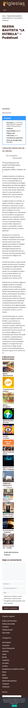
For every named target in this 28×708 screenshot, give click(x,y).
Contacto (5, 627)
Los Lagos (5, 663)
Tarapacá (5, 684)
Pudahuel (7, 555)
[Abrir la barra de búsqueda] (26, 10)
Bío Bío (4, 657)
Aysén (4, 654)
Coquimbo (5, 660)
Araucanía (5, 645)
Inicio (4, 16)
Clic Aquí (9, 142)
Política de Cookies (8, 624)
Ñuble (4, 675)
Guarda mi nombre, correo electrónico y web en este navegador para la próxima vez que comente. (14, 599)
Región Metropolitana (14, 16)
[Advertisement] (14, 56)
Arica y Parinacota (8, 648)
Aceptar (14, 705)
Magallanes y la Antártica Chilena (13, 669)
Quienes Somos (7, 630)
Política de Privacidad (9, 621)
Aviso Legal (6, 633)
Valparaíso (6, 687)
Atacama (5, 651)
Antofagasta (6, 642)
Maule (4, 672)
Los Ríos (5, 666)
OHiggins (5, 678)
